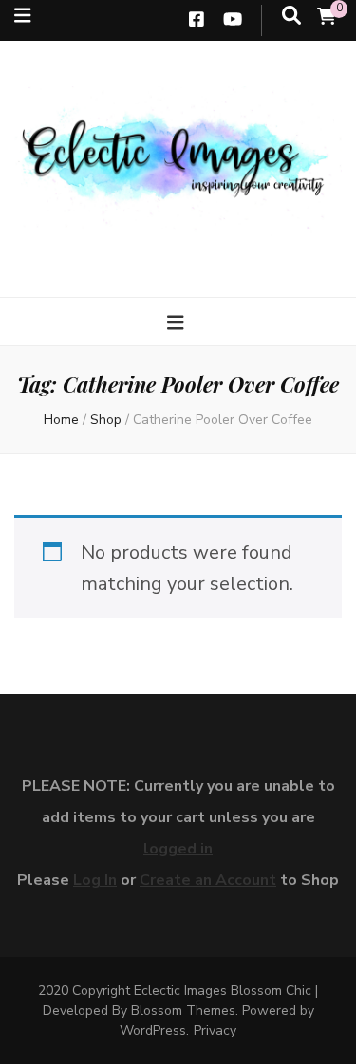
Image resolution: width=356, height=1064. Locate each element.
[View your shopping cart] (326, 17)
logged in (178, 848)
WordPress (153, 1030)
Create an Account (208, 880)
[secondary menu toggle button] (22, 16)
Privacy (215, 1030)
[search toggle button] (291, 16)
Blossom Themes (183, 1010)
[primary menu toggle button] (178, 323)
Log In (95, 880)
